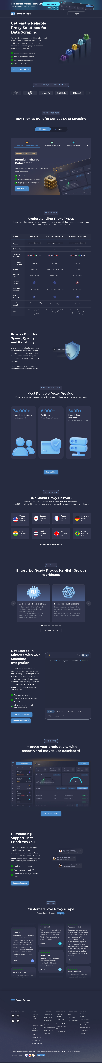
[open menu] (89, 14)
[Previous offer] (7, 5)
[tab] (49, 7)
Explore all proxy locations (51, 544)
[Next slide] (88, 603)
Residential (34, 236)
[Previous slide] (13, 603)
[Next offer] (95, 5)
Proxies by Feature (61, 1023)
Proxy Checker (48, 1017)
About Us (83, 1016)
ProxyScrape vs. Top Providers (60, 1032)
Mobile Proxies (36, 1040)
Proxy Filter (47, 1024)
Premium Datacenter (77, 236)
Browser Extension (49, 1027)
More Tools (47, 1033)
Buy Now (20, 189)
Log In (76, 14)
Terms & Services (85, 1027)
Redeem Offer (51, 4)
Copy (86, 655)
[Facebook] (13, 1016)
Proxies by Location (59, 1015)
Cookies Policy (84, 1030)
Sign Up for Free (19, 69)
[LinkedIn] (18, 1016)
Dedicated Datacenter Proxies (35, 1030)
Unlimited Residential (54, 236)
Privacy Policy (84, 1025)
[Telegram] (13, 1021)
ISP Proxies (35, 1034)
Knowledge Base (72, 1020)
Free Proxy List (48, 1014)
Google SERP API (37, 1037)
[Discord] (18, 1021)
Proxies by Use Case (60, 1020)
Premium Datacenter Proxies (35, 1016)
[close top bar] (98, 5)
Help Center (71, 1017)
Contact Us (71, 1023)
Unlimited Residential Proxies (37, 1024)
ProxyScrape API (49, 1030)
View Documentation (21, 714)
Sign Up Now (51, 472)
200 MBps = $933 (54, 243)
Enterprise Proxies (37, 1043)
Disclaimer (83, 1033)
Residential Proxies (37, 1021)
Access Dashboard (21, 721)
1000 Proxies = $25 (76, 243)
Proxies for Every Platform (61, 1027)
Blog (69, 1014)
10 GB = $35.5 (33, 243)
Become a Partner (85, 1019)
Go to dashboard (51, 814)
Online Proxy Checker (48, 1021)
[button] (42, 625)
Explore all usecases (51, 630)
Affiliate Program (85, 1022)
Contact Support (20, 883)
